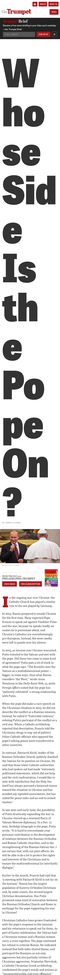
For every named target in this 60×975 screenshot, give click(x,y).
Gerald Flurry (13, 522)
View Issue (9, 583)
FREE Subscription (30, 583)
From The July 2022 (11, 576)
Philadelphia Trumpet (18, 578)
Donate (43, 4)
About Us (53, 4)
